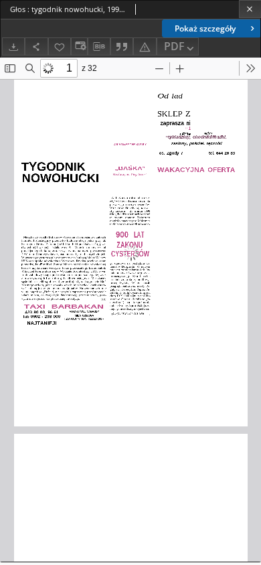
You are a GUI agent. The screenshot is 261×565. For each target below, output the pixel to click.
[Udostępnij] (36, 46)
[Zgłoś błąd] (144, 46)
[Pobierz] (13, 46)
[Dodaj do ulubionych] (59, 46)
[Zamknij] (250, 9)
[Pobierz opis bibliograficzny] (99, 46)
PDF (174, 46)
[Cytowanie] (121, 46)
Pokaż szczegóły (205, 28)
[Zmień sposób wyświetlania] (79, 46)
